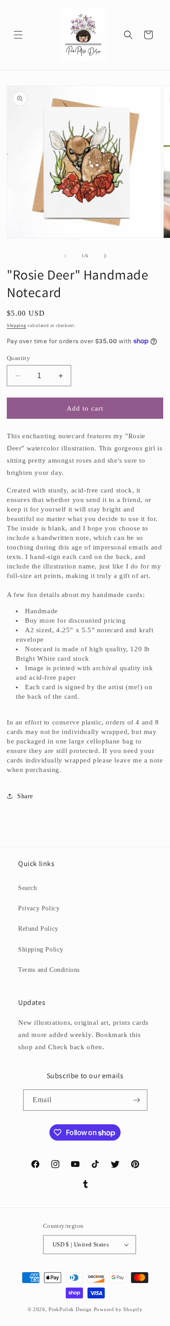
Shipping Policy (40, 949)
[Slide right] (105, 256)
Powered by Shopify (118, 1309)
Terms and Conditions (49, 969)
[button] (18, 35)
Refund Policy (38, 928)
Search (27, 888)
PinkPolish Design (70, 1309)
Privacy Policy (38, 908)
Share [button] (25, 796)
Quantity (18, 358)
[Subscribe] (137, 1100)
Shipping (16, 325)
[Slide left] (65, 256)
